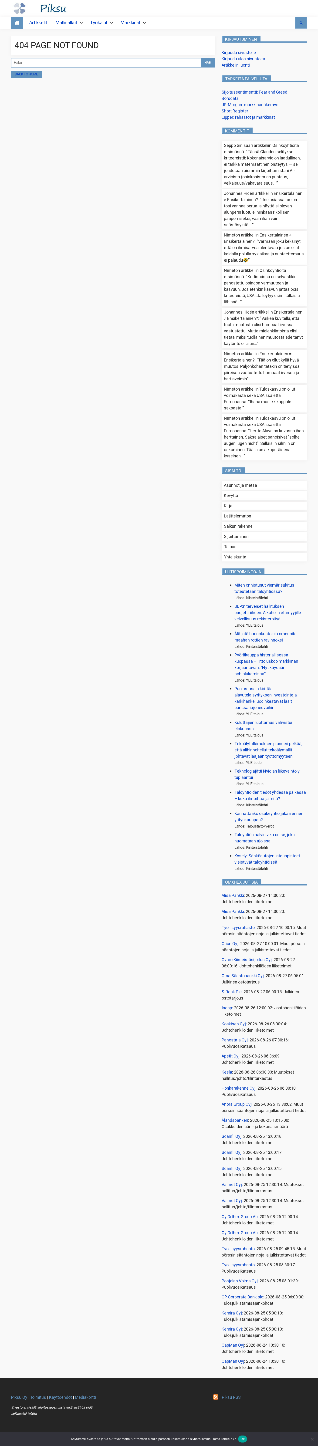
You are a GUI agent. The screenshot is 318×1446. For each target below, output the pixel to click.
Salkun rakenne (238, 526)
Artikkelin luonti (236, 65)
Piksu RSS (231, 1397)
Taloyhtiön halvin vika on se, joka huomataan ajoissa (264, 838)
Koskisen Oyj (234, 1024)
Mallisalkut (66, 22)
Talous (230, 547)
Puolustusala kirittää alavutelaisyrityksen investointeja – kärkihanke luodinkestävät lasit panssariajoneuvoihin (267, 698)
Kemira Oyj (232, 1313)
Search (301, 23)
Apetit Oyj (231, 1056)
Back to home (26, 74)
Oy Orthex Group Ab (240, 1217)
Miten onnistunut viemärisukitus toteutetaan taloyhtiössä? (264, 588)
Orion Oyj (230, 944)
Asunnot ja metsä (240, 485)
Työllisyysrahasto (238, 928)
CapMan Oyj (233, 1345)
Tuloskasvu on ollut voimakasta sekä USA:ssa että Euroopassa (259, 395)
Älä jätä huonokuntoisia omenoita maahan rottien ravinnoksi (265, 637)
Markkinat (130, 22)
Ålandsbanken (235, 1120)
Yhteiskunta (235, 557)
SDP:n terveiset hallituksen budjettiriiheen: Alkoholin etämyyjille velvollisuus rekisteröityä (267, 612)
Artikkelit (38, 22)
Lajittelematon (237, 516)
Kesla (227, 1072)
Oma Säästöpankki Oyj (243, 976)
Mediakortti (85, 1397)
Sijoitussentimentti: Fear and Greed (254, 92)
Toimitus (38, 1397)
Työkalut (99, 22)
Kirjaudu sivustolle (239, 53)
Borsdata (230, 98)
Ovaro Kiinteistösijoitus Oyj (247, 960)
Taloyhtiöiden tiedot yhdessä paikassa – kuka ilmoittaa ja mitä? (270, 795)
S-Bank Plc (232, 992)
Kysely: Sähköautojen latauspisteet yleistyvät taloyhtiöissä (267, 859)
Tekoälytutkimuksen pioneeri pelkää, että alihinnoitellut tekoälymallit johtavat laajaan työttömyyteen (268, 750)
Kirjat (229, 506)
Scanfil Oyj (231, 1136)
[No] (312, 1439)
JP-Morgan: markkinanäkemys (250, 105)
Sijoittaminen (236, 537)
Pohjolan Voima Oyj (240, 1281)
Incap (227, 1008)
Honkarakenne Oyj (239, 1088)
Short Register (235, 111)
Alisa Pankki (233, 895)
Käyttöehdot (60, 1397)
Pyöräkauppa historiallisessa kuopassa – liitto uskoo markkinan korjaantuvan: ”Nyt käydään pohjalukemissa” (266, 664)
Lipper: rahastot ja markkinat (248, 117)
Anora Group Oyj (237, 1104)
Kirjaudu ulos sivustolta (243, 59)
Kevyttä (231, 496)
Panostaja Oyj (235, 1040)
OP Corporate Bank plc (242, 1297)
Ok (242, 1439)
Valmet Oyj (232, 1185)
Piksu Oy (19, 1397)
